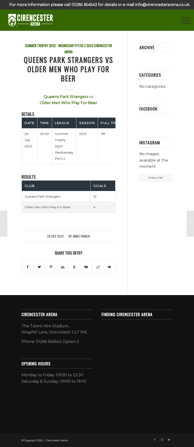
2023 (89, 45)
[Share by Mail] (109, 267)
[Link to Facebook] (154, 439)
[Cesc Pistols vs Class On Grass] (3, 224)
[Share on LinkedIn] (62, 267)
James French (81, 236)
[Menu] (183, 20)
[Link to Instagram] (161, 439)
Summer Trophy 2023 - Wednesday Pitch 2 (55, 45)
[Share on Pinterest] (51, 267)
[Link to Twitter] (168, 439)
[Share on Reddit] (97, 267)
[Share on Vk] (86, 267)
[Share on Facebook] (27, 267)
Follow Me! (156, 177)
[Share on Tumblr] (74, 267)
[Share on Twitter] (39, 267)
